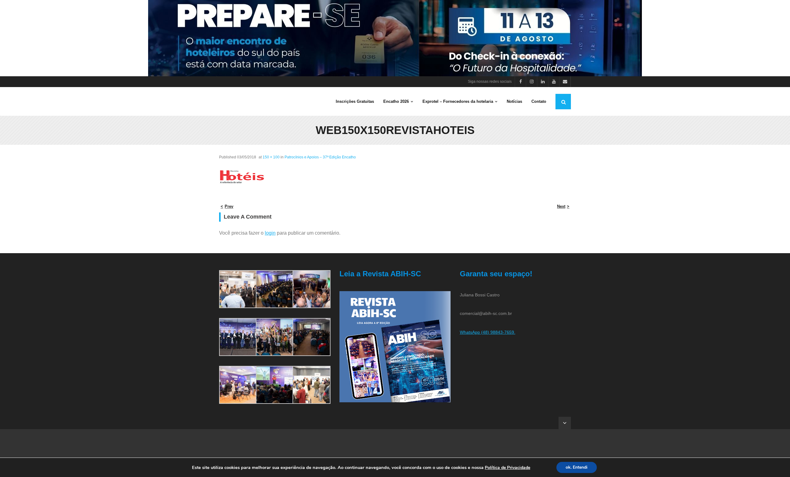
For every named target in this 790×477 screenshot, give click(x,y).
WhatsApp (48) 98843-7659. (487, 332)
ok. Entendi (577, 467)
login (270, 233)
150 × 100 (271, 157)
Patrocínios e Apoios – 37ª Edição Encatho (320, 157)
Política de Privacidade (507, 468)
